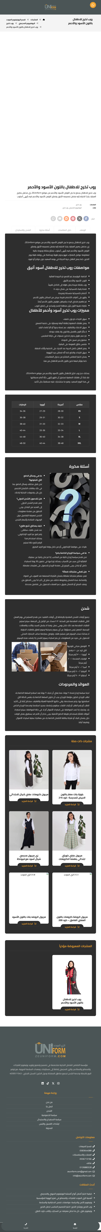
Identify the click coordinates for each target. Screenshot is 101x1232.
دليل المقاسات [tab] (64, 230)
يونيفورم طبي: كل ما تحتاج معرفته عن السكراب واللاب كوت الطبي (63, 1211)
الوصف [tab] (83, 230)
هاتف (89, 1163)
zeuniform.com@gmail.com (79, 1171)
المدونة (49, 1128)
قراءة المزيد (70, 804)
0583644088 (86, 1150)
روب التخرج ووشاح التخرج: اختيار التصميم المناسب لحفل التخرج (66, 1207)
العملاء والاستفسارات (82, 1155)
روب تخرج (79, 204)
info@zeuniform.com (82, 1176)
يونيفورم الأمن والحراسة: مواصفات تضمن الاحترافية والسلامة (65, 1202)
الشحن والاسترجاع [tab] (23, 230)
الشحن (49, 1111)
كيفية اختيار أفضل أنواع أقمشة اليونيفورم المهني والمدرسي (66, 1194)
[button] (86, 218)
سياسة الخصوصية (49, 1115)
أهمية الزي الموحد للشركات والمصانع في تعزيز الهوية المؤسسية (64, 1198)
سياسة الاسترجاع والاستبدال (49, 1119)
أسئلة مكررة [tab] (44, 230)
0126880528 (86, 1167)
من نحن (49, 1102)
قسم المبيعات (85, 1146)
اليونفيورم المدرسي (75, 207)
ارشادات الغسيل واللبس (49, 1124)
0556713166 (86, 1159)
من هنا (47, 361)
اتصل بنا (49, 1106)
